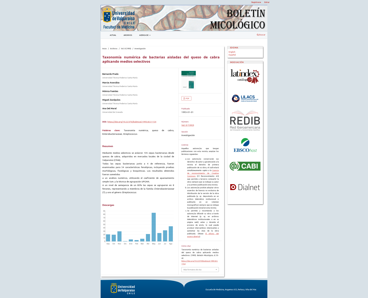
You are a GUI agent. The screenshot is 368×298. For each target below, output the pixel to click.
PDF (187, 98)
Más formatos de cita (192, 269)
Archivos (128, 35)
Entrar (267, 2)
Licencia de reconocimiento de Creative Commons (203, 173)
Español (232, 55)
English (232, 52)
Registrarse (256, 2)
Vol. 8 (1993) (126, 48)
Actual (113, 35)
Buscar (262, 35)
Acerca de (144, 35)
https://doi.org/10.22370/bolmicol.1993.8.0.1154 (131, 122)
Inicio (104, 48)
